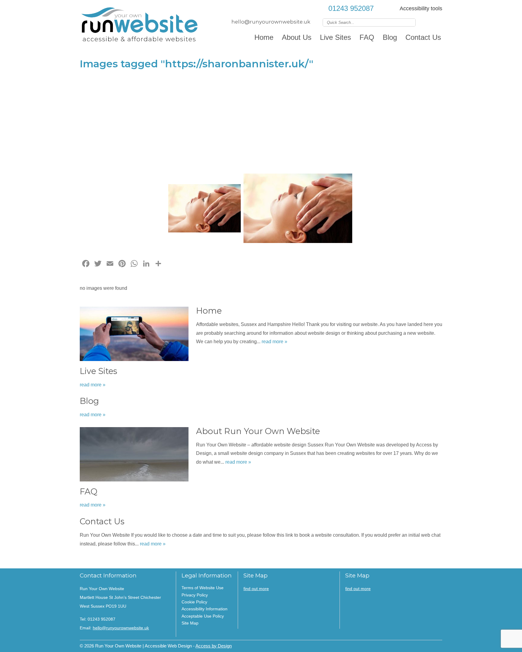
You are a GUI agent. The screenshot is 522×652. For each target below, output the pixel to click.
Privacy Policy (195, 595)
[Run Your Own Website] (140, 26)
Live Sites (335, 37)
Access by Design (213, 645)
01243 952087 (351, 8)
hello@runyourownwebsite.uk (270, 22)
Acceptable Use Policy (203, 616)
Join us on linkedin (429, 22)
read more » (274, 341)
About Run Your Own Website (258, 431)
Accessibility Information (204, 608)
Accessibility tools (421, 8)
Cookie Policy (194, 601)
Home (263, 37)
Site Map (190, 623)
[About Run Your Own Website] (134, 455)
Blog (390, 37)
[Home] (134, 335)
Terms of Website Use (203, 587)
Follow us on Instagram (438, 22)
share (87, 559)
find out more (256, 588)
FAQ (366, 37)
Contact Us (423, 37)
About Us (296, 37)
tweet (95, 559)
